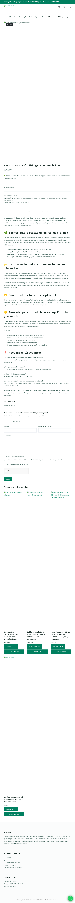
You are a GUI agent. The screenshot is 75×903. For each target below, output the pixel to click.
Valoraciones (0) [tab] (43, 211)
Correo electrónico (45, 426)
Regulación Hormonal (21, 198)
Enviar (8, 479)
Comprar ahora (14, 651)
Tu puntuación (7, 421)
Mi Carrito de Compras (12, 863)
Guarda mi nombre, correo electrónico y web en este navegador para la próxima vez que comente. (34, 460)
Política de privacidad (18, 456)
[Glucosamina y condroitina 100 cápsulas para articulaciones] (14, 560)
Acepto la (15, 456)
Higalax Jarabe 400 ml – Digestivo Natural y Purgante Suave (13, 799)
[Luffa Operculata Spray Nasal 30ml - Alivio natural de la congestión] (37, 560)
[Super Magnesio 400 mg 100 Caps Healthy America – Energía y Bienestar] (61, 560)
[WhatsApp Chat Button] (70, 898)
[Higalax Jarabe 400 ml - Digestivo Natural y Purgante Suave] (14, 725)
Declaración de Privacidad (13, 867)
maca (27, 202)
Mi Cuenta (7, 858)
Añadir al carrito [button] (11, 646)
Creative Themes (52, 900)
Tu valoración (9, 436)
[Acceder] (64, 7)
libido (22, 202)
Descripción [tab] (30, 211)
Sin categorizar (50, 198)
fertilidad (15, 202)
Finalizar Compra (10, 865)
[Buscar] (59, 7)
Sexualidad (39, 198)
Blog (5, 860)
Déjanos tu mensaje (10, 881)
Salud (32, 198)
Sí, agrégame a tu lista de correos (17, 464)
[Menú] (70, 7)
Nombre (7, 426)
